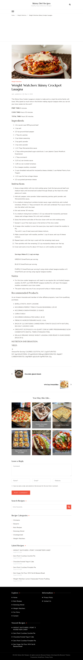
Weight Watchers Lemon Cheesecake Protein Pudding (31, 579)
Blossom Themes (65, 655)
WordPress (41, 657)
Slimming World (18, 531)
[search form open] (69, 4)
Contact (15, 616)
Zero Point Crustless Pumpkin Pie (24, 567)
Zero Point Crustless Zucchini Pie (24, 556)
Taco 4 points (41, 452)
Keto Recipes (17, 527)
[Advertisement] (41, 28)
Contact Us (47, 601)
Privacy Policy (48, 597)
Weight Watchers (17, 81)
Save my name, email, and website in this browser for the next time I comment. (35, 486)
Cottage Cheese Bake (62, 425)
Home (15, 597)
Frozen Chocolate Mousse (41, 425)
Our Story (16, 612)
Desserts (16, 524)
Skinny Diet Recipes (41, 3)
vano (13, 94)
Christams (16, 520)
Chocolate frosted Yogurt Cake (23, 562)
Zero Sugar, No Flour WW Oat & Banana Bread (29, 573)
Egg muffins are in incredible (21, 451)
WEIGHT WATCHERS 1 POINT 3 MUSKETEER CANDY (31, 550)
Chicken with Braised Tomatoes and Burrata (62, 451)
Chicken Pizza (21, 425)
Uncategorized (18, 535)
